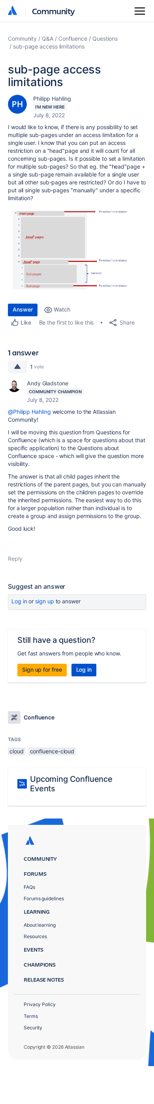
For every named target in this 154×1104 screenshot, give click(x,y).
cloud (16, 751)
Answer (23, 309)
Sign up (44, 601)
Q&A (47, 38)
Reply (15, 558)
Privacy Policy (40, 1004)
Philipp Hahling (52, 98)
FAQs (29, 887)
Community (53, 11)
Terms (31, 1016)
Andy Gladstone (47, 383)
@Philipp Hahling (29, 411)
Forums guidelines (44, 898)
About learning (40, 925)
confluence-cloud (52, 751)
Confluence (72, 38)
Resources (35, 936)
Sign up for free (42, 669)
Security (33, 1028)
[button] (77, 251)
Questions (105, 38)
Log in (19, 601)
